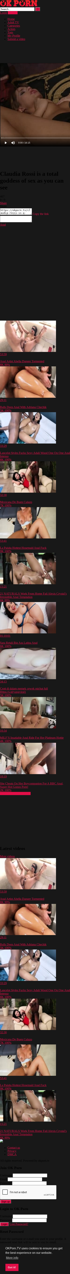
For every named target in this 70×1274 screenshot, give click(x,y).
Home (11, 19)
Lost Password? (19, 1224)
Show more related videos (15, 793)
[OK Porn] (18, 5)
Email (3, 1179)
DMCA (12, 1154)
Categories (13, 25)
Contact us (13, 1147)
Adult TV (13, 22)
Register (13, 12)
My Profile (13, 35)
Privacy (11, 1151)
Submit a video (16, 39)
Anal (3, 224)
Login (3, 12)
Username (6, 1175)
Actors (11, 29)
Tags (10, 32)
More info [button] (12, 1257)
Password (5, 1183)
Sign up (5, 1201)
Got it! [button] (12, 1267)
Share (3, 203)
